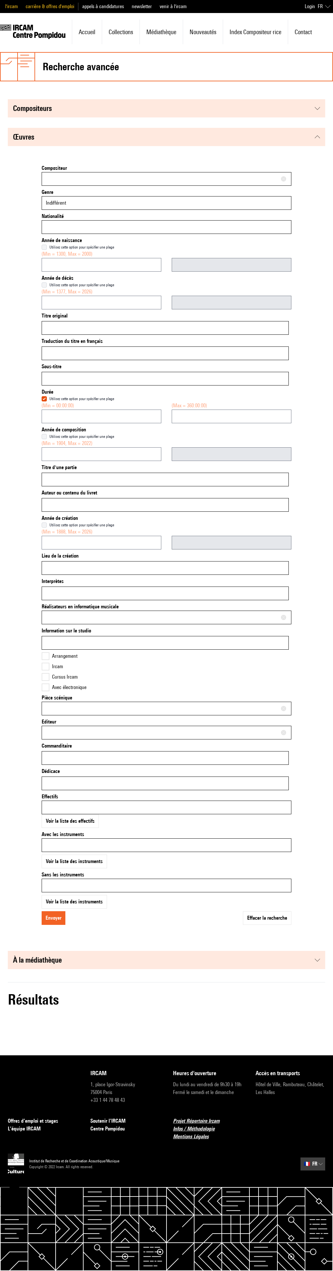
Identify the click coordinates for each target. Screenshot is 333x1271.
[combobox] (166, 179)
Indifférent (56, 203)
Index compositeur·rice (255, 31)
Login (310, 6)
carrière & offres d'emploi (50, 6)
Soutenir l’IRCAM (108, 1121)
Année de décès (57, 278)
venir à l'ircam (173, 6)
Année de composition (64, 429)
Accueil (87, 31)
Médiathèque (161, 31)
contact (303, 31)
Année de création (60, 518)
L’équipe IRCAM (24, 1129)
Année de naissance (62, 240)
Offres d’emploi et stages (33, 1121)
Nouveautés (203, 31)
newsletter (142, 6)
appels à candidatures (103, 6)
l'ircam (11, 6)
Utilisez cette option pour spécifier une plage (81, 247)
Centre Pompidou (107, 1129)
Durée (47, 392)
